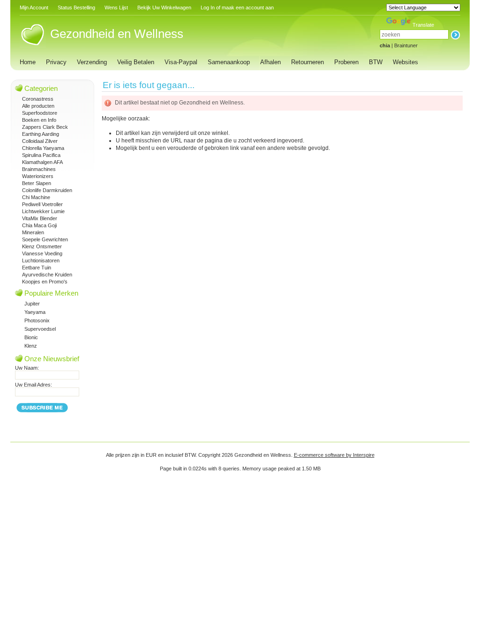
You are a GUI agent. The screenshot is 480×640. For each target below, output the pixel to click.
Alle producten (38, 106)
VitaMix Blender (39, 218)
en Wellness (116, 33)
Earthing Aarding (40, 134)
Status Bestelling (76, 7)
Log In (208, 7)
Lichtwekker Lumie (43, 211)
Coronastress (37, 99)
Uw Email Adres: (33, 384)
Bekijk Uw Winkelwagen (164, 7)
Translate (423, 25)
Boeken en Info (39, 120)
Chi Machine (36, 197)
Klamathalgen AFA (42, 162)
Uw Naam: (27, 368)
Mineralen (33, 232)
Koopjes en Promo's (45, 281)
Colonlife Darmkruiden (47, 190)
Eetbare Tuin (36, 267)
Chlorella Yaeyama (43, 148)
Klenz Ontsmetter (42, 246)
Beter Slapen (36, 183)
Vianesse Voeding (42, 253)
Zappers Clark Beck (45, 127)
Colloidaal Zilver (40, 141)
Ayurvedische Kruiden (47, 274)
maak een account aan (248, 7)
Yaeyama (34, 312)
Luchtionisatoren (41, 260)
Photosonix (37, 320)
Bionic (31, 337)
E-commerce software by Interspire (334, 455)
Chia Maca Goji (39, 225)
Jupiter (32, 303)
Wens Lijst (116, 7)
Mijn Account (34, 7)
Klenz (30, 346)
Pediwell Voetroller (42, 204)
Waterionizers (37, 176)
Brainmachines (39, 169)
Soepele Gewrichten (45, 239)
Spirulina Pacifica (41, 155)
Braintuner (406, 45)
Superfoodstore (39, 113)
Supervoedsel (40, 329)
